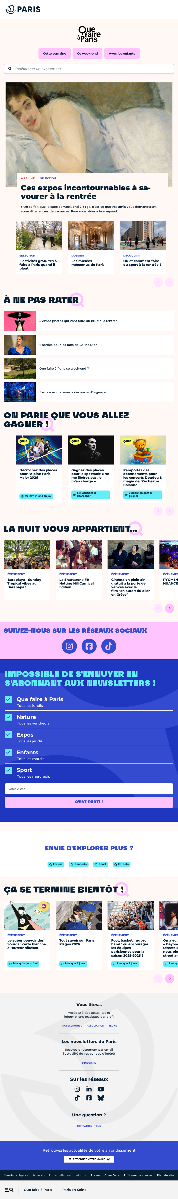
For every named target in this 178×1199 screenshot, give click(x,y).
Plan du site (165, 1175)
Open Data (112, 1175)
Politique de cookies (138, 1175)
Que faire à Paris (38, 1190)
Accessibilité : (59, 1175)
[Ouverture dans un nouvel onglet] (69, 646)
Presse (95, 1175)
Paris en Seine (74, 1190)
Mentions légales (16, 1175)
